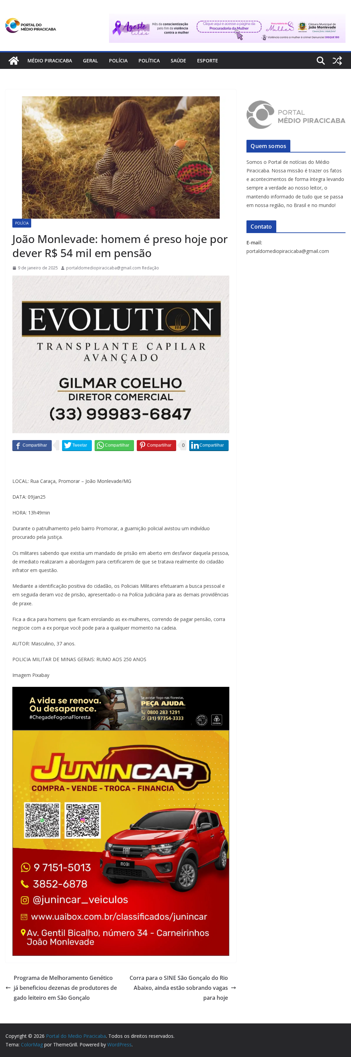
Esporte (207, 60)
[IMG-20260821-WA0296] (120, 735)
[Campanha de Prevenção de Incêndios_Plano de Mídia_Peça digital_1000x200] (120, 691)
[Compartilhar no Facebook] (32, 445)
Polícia (118, 60)
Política (149, 60)
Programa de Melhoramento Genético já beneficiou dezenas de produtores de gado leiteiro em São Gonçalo (65, 987)
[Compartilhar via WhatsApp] (114, 445)
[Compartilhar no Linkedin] (209, 445)
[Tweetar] (77, 445)
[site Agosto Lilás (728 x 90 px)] (227, 18)
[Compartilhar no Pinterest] (156, 445)
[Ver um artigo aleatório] (337, 60)
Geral (90, 60)
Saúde (178, 60)
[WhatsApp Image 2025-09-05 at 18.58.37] (120, 280)
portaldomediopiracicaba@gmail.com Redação (112, 268)
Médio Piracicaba (49, 60)
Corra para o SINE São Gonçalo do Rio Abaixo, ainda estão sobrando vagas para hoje (179, 987)
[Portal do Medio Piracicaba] (13, 60)
